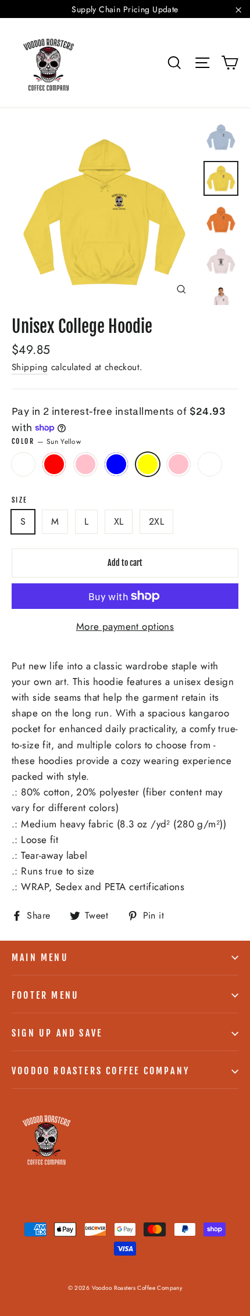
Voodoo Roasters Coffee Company (101, 1071)
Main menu (40, 957)
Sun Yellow (147, 464)
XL (119, 521)
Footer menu (45, 995)
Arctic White (23, 464)
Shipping (30, 367)
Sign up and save (57, 1033)
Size (20, 500)
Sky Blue (116, 464)
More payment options (125, 626)
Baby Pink (178, 464)
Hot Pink (85, 464)
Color (46, 441)
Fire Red (54, 464)
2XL (156, 521)
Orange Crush (210, 464)
